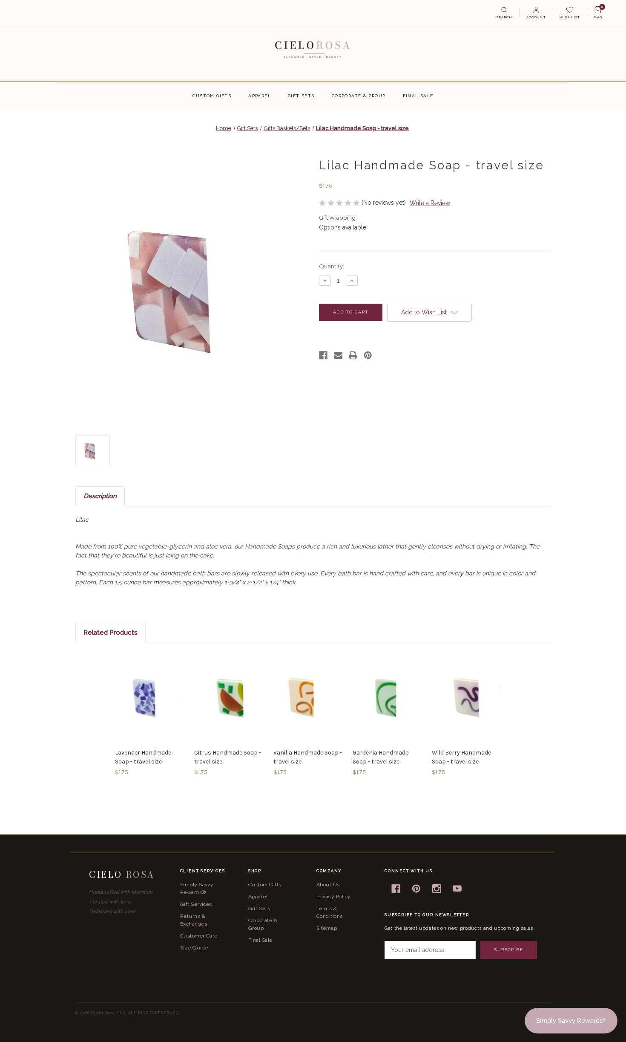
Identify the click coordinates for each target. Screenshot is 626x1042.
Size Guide (194, 948)
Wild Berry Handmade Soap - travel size (461, 757)
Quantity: (331, 266)
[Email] (338, 355)
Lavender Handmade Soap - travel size (143, 757)
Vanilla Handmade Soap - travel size (307, 757)
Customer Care (199, 936)
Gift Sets (301, 95)
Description (100, 496)
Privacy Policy (333, 897)
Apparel (259, 95)
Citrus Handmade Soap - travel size (227, 757)
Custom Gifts (211, 95)
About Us (328, 885)
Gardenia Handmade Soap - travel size (380, 757)
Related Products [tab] (110, 632)
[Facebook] (323, 355)
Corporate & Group (359, 95)
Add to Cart (150, 697)
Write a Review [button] (430, 203)
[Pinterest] (368, 355)
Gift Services (196, 904)
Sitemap (326, 928)
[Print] (353, 355)
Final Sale (418, 95)
